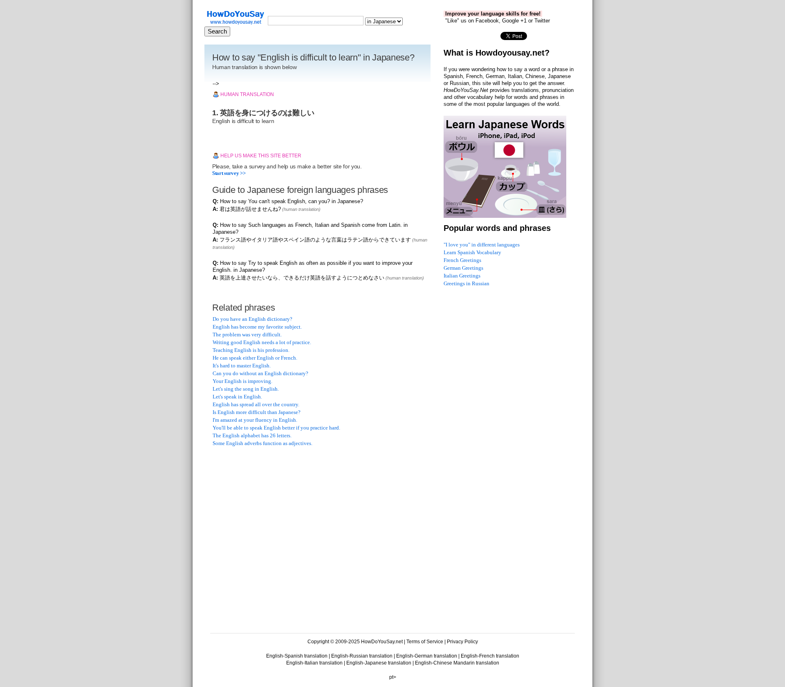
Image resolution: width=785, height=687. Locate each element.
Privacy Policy (462, 641)
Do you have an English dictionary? (252, 319)
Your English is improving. (242, 381)
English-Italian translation (314, 663)
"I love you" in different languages (482, 245)
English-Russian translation (361, 656)
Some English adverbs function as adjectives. (262, 443)
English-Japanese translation (378, 663)
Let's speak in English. (237, 397)
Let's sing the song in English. (246, 389)
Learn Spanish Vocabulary (472, 252)
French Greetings (462, 260)
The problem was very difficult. (247, 334)
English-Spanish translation (296, 656)
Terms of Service (424, 641)
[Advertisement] (274, 506)
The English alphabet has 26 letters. (252, 435)
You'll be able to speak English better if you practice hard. (276, 428)
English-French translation (490, 656)
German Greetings (463, 268)
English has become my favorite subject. (257, 327)
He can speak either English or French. (255, 358)
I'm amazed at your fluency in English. (255, 420)
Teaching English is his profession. (251, 350)
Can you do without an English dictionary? (260, 373)
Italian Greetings (462, 276)
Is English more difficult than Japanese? (257, 412)
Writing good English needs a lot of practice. (262, 342)
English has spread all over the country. (256, 404)
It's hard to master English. (242, 366)
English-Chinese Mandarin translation (457, 663)
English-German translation (426, 656)
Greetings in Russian (466, 283)
